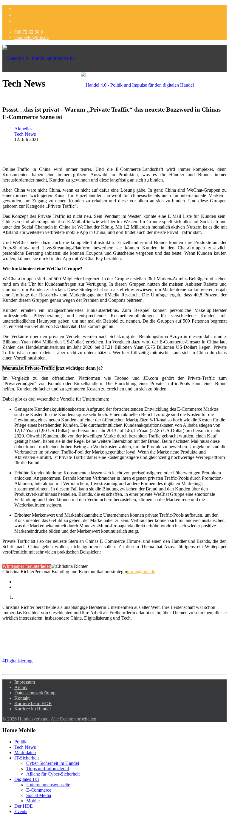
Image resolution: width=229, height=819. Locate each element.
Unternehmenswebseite (48, 784)
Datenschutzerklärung (34, 692)
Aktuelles (23, 128)
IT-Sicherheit (26, 757)
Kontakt (22, 698)
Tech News (25, 134)
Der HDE (23, 806)
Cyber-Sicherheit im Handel (52, 763)
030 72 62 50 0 (28, 32)
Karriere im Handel (32, 708)
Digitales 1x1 (26, 159)
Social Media (38, 795)
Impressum (24, 681)
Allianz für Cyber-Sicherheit (53, 773)
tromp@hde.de (141, 571)
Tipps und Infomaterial (59, 186)
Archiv (20, 687)
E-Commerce (38, 790)
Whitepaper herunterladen (26, 566)
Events (20, 811)
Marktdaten (37, 143)
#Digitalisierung (17, 660)
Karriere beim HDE (33, 703)
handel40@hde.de (31, 37)
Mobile (33, 800)
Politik (20, 741)
